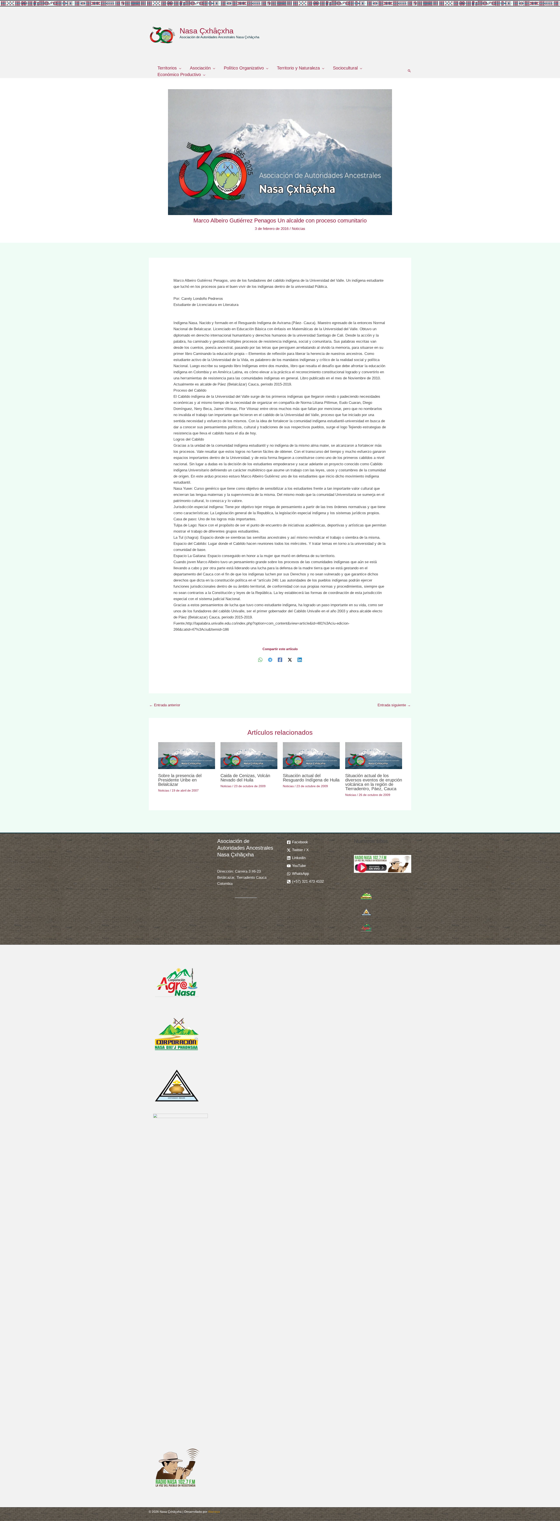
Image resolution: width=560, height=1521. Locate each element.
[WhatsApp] (260, 660)
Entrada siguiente (394, 705)
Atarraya (214, 1511)
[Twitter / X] (290, 660)
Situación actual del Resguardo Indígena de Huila (311, 777)
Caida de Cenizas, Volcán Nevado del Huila (245, 777)
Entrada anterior (164, 705)
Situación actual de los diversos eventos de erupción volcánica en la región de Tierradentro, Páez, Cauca (373, 782)
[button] (179, 68)
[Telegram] (270, 660)
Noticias (298, 229)
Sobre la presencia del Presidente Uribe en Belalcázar (179, 780)
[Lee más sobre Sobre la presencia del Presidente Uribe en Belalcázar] (186, 755)
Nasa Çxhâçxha (206, 30)
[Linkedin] (300, 660)
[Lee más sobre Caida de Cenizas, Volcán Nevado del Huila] (248, 755)
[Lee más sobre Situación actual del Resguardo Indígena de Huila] (311, 755)
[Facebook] (280, 660)
